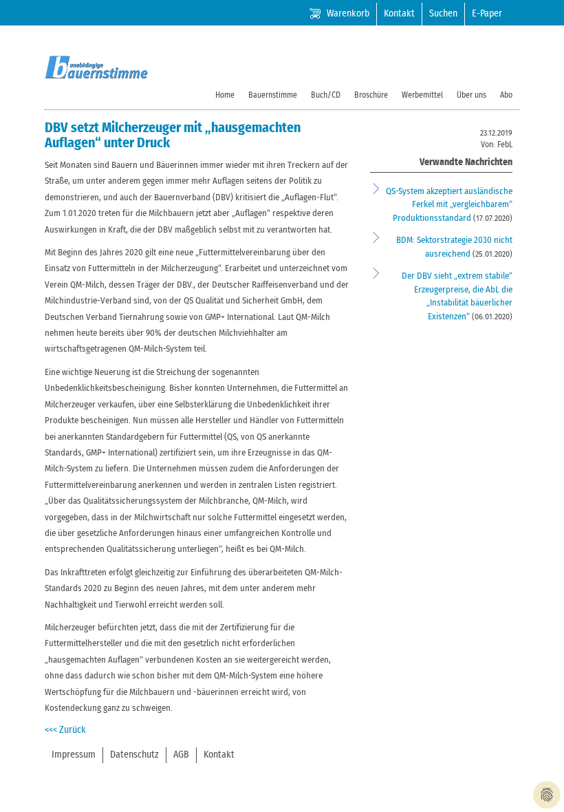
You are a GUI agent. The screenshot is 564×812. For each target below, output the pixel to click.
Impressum (74, 755)
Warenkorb (348, 14)
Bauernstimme (272, 95)
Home (225, 95)
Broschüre (371, 95)
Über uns (471, 95)
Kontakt (399, 14)
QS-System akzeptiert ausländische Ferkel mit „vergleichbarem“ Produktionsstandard (449, 205)
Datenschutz (134, 755)
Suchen (443, 14)
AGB (181, 755)
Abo (506, 95)
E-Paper (487, 14)
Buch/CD (325, 95)
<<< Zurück (65, 730)
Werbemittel (422, 95)
